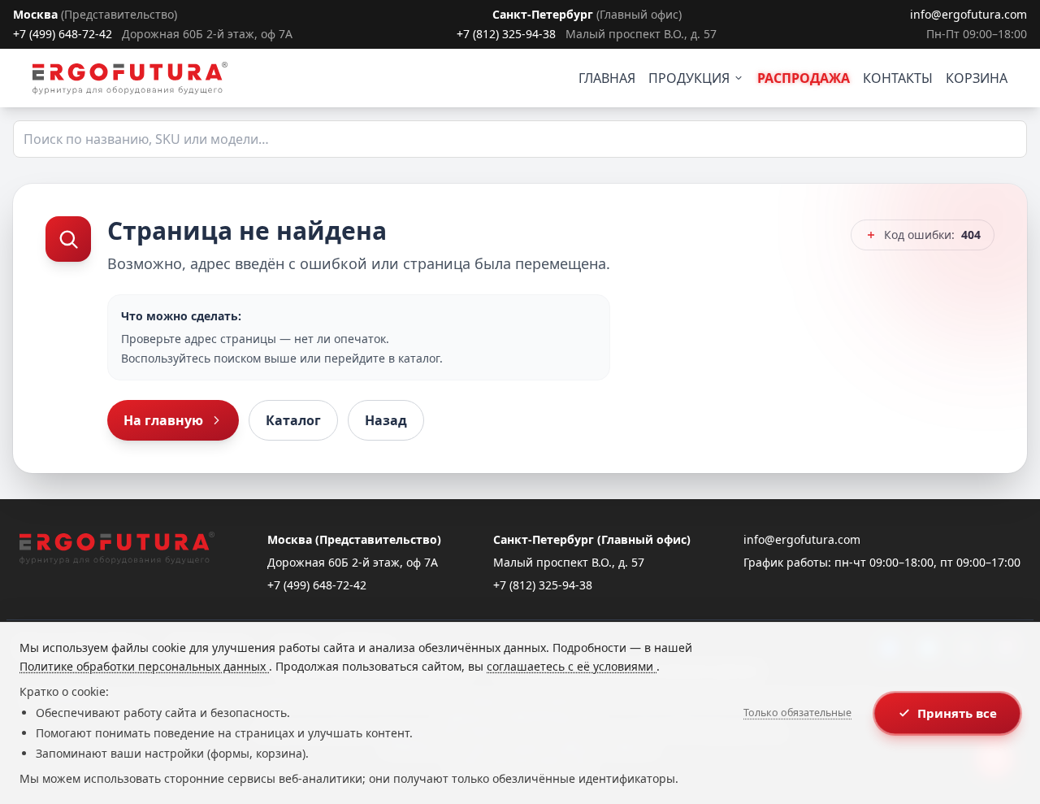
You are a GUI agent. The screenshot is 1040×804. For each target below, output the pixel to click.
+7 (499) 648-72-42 (62, 33)
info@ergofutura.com (968, 14)
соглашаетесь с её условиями (571, 666)
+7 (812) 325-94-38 (506, 33)
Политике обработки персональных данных (144, 666)
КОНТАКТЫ (898, 78)
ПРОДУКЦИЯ (689, 78)
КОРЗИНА (977, 78)
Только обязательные (797, 712)
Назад (386, 420)
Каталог (293, 420)
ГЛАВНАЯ (606, 78)
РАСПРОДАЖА (803, 78)
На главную (163, 420)
